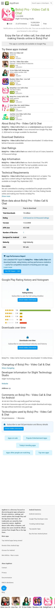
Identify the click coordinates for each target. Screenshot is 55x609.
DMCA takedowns (7, 582)
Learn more (8, 267)
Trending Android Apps (36, 524)
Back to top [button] (49, 589)
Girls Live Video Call (16, 53)
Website (5, 384)
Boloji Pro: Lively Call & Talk (19, 96)
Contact (4, 568)
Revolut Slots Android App (10, 545)
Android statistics (35, 514)
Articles (4, 587)
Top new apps (43, 453)
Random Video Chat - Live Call (20, 79)
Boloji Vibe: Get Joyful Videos (20, 105)
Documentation (7, 578)
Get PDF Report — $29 (12, 271)
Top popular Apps (35, 529)
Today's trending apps (27, 445)
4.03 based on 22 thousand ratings (36, 218)
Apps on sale (13, 438)
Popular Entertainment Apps (36, 438)
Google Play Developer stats (38, 519)
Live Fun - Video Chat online (19, 62)
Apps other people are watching (18, 453)
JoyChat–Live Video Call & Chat (20, 114)
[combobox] (40, 3)
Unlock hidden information (27, 300)
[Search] (51, 3)
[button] (27, 388)
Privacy (4, 573)
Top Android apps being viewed (12, 540)
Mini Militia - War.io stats (10, 555)
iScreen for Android (8, 550)
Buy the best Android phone (38, 534)
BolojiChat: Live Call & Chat (19, 88)
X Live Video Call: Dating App (19, 70)
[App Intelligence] (3, 588)
